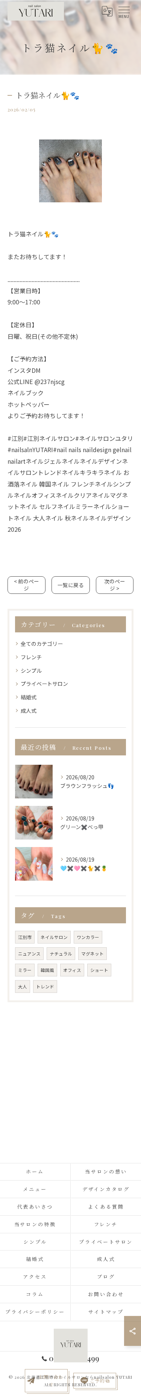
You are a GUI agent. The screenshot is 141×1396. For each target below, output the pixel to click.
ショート (99, 970)
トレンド (45, 987)
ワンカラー (88, 937)
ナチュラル (61, 954)
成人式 (28, 710)
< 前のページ (26, 584)
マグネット (92, 954)
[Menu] (123, 11)
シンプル (31, 670)
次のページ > (114, 584)
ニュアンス (29, 954)
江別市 (25, 937)
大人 (22, 987)
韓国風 (47, 970)
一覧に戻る (71, 585)
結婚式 (28, 697)
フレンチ (31, 657)
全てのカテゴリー (42, 643)
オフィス (72, 970)
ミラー (25, 970)
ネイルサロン (54, 937)
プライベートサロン (44, 683)
